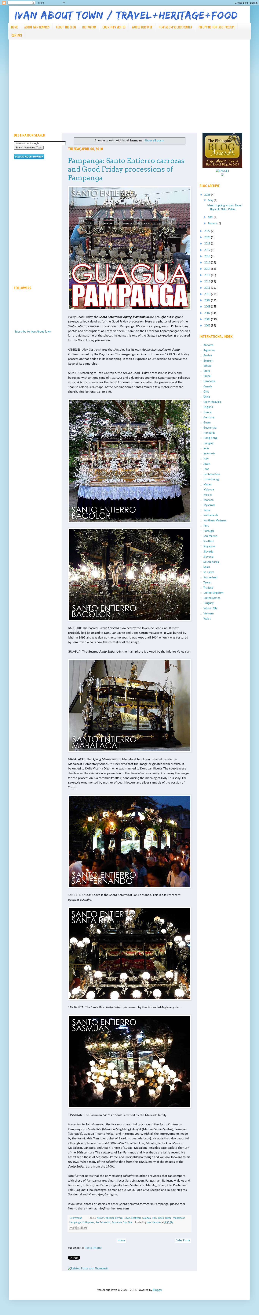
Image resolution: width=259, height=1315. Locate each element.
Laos (206, 469)
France (207, 412)
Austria (207, 355)
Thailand (208, 587)
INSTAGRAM (89, 27)
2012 (207, 281)
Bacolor (110, 1218)
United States (211, 598)
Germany (208, 417)
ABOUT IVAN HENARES (36, 27)
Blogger (157, 1290)
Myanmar (209, 505)
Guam (207, 422)
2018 (207, 243)
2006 (207, 319)
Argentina (209, 350)
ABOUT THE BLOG (66, 27)
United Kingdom (213, 592)
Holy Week (158, 1218)
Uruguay (208, 603)
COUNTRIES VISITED (114, 27)
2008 (207, 306)
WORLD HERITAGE (142, 27)
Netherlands (210, 515)
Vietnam (208, 613)
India (206, 448)
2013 (207, 275)
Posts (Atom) (93, 1248)
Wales (207, 618)
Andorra (208, 345)
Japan (206, 463)
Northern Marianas (214, 520)
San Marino (210, 536)
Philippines (88, 1222)
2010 (207, 294)
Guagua (146, 1218)
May (211, 200)
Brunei (207, 376)
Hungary (208, 443)
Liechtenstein (211, 474)
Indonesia (209, 453)
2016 (207, 256)
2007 (207, 313)
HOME (14, 27)
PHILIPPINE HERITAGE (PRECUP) (216, 27)
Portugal (208, 531)
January (212, 223)
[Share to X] (78, 1228)
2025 (207, 194)
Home (121, 1240)
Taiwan (207, 582)
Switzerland (210, 577)
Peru (206, 525)
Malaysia (208, 489)
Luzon (168, 1218)
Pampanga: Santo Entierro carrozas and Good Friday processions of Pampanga (126, 169)
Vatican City (210, 608)
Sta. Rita (127, 1222)
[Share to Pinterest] (85, 1228)
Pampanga (75, 1222)
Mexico (208, 495)
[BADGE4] (222, 171)
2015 (207, 262)
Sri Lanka (208, 572)
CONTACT (16, 35)
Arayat (100, 1218)
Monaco (208, 500)
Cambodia (209, 381)
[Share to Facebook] (82, 1228)
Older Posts (183, 1240)
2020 (207, 237)
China (206, 396)
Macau (207, 484)
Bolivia (207, 365)
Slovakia (208, 551)
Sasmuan (117, 1222)
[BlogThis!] (75, 1228)
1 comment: (76, 1218)
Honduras (209, 432)
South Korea (211, 562)
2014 (207, 268)
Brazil (206, 371)
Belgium (208, 360)
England (208, 407)
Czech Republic (212, 402)
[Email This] (71, 1228)
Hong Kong (210, 438)
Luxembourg (211, 479)
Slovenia (208, 556)
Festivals (136, 1218)
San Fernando (103, 1222)
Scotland (208, 541)
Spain (206, 567)
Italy (206, 458)
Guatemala (210, 427)
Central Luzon (122, 1218)
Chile (206, 391)
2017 (207, 250)
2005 (207, 325)
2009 (207, 300)
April (211, 217)
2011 (207, 287)
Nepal (206, 510)
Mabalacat (179, 1218)
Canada (207, 386)
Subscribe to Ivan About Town (33, 331)
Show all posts (154, 140)
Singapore (209, 546)
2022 (207, 231)
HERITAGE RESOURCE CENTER (175, 27)
